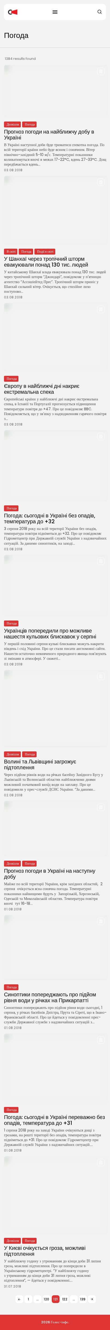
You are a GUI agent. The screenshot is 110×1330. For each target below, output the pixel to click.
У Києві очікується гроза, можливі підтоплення (44, 1251)
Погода (30, 124)
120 (46, 1299)
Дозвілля (13, 124)
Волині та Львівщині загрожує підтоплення (40, 764)
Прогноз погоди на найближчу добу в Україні (49, 134)
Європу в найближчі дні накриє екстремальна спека (41, 389)
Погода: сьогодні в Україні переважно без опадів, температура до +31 (54, 1120)
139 (83, 1299)
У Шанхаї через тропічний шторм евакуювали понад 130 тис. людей (46, 261)
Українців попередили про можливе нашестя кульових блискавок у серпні (50, 633)
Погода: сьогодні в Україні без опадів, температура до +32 (49, 518)
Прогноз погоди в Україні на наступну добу (49, 873)
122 (65, 1299)
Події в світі (45, 251)
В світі (11, 251)
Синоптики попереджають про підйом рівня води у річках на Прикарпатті (50, 997)
